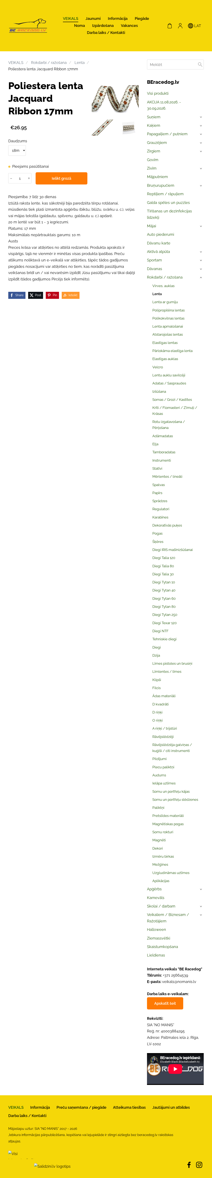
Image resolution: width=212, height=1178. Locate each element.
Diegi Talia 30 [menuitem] (163, 574)
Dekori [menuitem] (157, 848)
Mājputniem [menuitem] (157, 177)
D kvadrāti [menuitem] (160, 704)
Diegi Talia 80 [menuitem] (163, 566)
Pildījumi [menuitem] (159, 759)
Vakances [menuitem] (129, 25)
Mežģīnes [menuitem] (160, 864)
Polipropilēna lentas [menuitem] (168, 310)
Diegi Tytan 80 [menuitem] (164, 607)
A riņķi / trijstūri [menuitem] (164, 728)
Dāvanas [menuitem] (154, 269)
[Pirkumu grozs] (170, 25)
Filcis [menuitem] (156, 688)
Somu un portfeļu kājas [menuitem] (171, 791)
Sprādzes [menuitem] (159, 501)
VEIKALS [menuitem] (70, 18)
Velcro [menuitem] (157, 367)
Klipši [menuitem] (156, 680)
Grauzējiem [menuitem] (157, 142)
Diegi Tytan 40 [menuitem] (163, 590)
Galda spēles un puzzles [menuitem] (168, 202)
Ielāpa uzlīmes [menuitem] (164, 783)
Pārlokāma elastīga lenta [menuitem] (172, 351)
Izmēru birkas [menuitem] (163, 856)
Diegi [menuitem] (156, 647)
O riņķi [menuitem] (157, 720)
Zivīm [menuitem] (152, 168)
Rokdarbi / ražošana (49, 62)
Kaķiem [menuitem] (153, 125)
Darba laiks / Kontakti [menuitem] (106, 32)
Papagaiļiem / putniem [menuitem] (167, 134)
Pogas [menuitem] (157, 533)
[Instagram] (199, 1165)
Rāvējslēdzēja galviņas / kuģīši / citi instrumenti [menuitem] (172, 748)
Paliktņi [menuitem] (158, 808)
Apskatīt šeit (165, 1003)
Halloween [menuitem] (156, 929)
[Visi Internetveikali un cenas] (20, 1166)
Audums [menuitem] (159, 775)
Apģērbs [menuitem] (154, 889)
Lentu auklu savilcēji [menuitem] (168, 375)
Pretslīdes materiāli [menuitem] (168, 816)
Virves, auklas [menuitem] (163, 286)
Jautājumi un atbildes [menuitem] (171, 1107)
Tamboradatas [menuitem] (163, 452)
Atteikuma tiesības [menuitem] (129, 1107)
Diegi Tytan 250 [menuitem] (164, 615)
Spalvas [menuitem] (158, 485)
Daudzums (17, 141)
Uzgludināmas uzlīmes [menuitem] (170, 873)
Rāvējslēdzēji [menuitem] (163, 737)
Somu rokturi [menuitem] (162, 832)
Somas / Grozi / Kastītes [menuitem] (172, 399)
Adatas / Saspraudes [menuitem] (169, 383)
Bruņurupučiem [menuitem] (160, 185)
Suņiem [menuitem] (153, 117)
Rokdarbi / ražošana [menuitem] (165, 277)
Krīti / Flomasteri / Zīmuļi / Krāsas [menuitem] (174, 411)
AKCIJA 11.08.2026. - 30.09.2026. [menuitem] (164, 105)
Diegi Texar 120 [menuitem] (164, 623)
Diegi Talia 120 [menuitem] (163, 558)
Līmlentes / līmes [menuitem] (166, 671)
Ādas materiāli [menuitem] (164, 696)
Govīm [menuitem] (152, 160)
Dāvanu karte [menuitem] (158, 243)
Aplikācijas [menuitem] (160, 881)
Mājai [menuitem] (151, 226)
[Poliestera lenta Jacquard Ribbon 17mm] (102, 127)
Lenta (80, 62)
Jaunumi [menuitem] (93, 18)
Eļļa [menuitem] (155, 444)
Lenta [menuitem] (157, 294)
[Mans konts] (180, 25)
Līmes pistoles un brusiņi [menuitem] (172, 663)
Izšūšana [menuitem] (159, 391)
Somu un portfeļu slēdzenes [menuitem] (175, 799)
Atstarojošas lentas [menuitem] (167, 334)
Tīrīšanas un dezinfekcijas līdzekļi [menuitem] (169, 214)
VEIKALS (15, 62)
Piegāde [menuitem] (142, 18)
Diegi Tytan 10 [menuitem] (163, 582)
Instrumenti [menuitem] (161, 460)
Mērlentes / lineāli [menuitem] (167, 476)
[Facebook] (189, 1165)
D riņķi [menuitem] (157, 712)
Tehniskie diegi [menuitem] (164, 639)
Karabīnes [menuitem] (160, 517)
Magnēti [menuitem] (159, 840)
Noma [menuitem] (79, 25)
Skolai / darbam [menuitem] (161, 906)
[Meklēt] (200, 64)
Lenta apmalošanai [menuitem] (167, 326)
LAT (197, 26)
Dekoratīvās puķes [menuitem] (167, 525)
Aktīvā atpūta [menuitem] (158, 251)
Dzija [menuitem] (156, 655)
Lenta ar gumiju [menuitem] (165, 302)
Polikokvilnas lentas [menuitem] (168, 318)
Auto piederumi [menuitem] (160, 234)
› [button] (201, 117)
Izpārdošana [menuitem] (103, 25)
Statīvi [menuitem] (157, 468)
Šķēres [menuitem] (157, 542)
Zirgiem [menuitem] (153, 151)
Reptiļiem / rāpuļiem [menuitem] (165, 194)
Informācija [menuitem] (118, 18)
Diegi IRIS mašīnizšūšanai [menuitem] (172, 550)
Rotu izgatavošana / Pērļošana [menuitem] (168, 425)
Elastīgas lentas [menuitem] (165, 343)
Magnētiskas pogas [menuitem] (168, 824)
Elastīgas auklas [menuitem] (165, 359)
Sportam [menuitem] (154, 260)
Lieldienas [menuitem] (156, 955)
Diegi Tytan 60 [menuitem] (164, 598)
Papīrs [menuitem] (157, 493)
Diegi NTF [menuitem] (160, 631)
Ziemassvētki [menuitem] (158, 938)
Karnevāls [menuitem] (155, 897)
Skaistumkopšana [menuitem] (162, 947)
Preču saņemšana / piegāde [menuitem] (81, 1107)
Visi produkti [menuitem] (158, 93)
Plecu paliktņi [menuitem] (163, 767)
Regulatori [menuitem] (160, 509)
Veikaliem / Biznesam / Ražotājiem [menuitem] (168, 917)
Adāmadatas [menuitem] (162, 436)
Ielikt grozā (61, 178)
